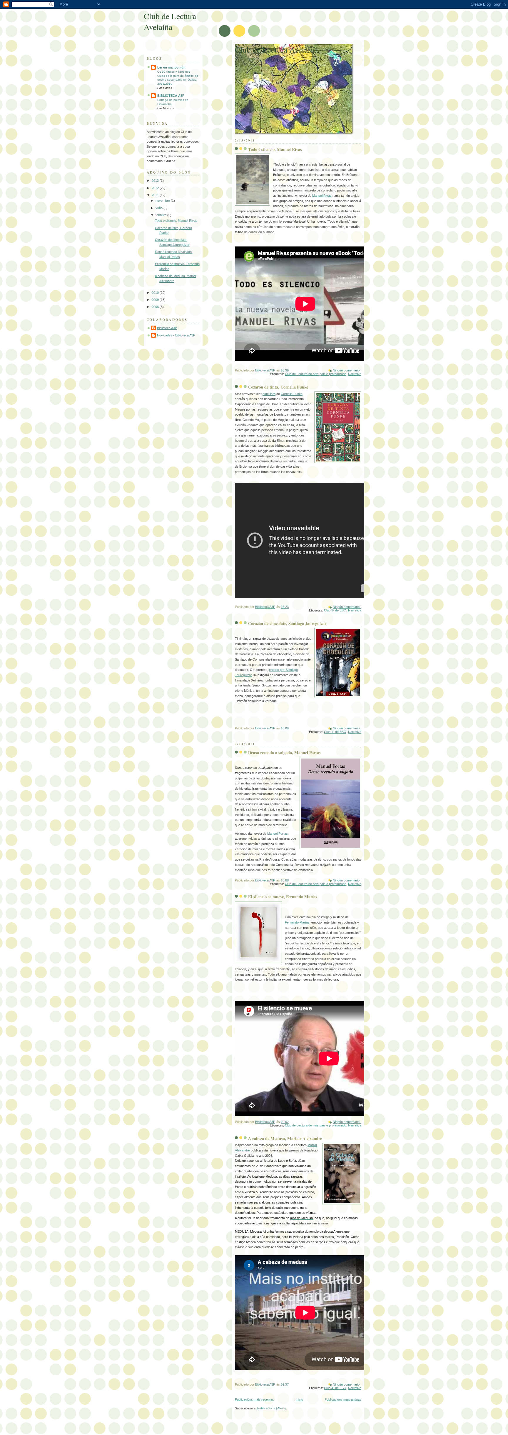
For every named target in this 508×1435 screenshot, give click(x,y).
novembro (163, 200)
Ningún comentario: (347, 370)
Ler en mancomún (171, 67)
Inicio (299, 1399)
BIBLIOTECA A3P (170, 95)
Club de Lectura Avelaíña (276, 49)
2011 (156, 195)
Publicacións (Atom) (271, 1408)
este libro (269, 394)
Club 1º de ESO (335, 732)
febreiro (161, 215)
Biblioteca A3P (167, 328)
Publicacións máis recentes (254, 1399)
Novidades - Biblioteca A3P (176, 335)
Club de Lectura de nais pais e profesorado (315, 374)
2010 (156, 292)
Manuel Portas (277, 833)
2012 (156, 188)
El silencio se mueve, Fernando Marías (282, 897)
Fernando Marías (297, 922)
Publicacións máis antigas (343, 1399)
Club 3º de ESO (335, 610)
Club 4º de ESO (335, 1388)
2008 (156, 307)
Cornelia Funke (292, 394)
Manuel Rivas (322, 195)
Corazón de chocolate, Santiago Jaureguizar (287, 623)
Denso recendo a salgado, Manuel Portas (284, 752)
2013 (156, 180)
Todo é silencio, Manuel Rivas (275, 149)
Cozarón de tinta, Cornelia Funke (278, 387)
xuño (159, 208)
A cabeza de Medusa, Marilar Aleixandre (285, 1138)
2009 (156, 299)
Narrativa (354, 374)
